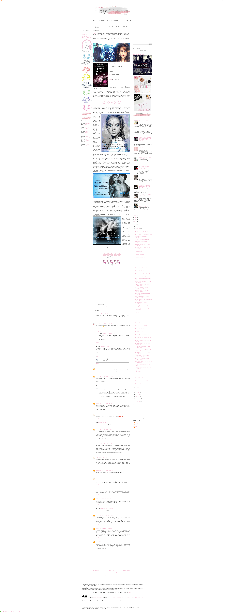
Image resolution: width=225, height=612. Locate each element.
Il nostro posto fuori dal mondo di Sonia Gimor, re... (143, 338)
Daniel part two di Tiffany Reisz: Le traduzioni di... (142, 245)
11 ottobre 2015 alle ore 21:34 (106, 488)
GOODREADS (85, 34)
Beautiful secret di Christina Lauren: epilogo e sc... (142, 344)
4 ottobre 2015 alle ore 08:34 (106, 429)
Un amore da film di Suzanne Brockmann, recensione (141, 256)
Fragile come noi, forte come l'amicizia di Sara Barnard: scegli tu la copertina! (145, 122)
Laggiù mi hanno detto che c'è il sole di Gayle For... (143, 248)
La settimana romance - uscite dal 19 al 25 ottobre (143, 300)
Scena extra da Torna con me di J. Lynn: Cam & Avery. (143, 362)
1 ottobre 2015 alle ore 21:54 (115, 359)
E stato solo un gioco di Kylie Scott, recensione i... (142, 317)
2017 (135, 221)
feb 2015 (138, 400)
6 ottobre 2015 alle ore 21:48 (105, 457)
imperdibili (129, 20)
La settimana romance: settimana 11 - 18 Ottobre (143, 341)
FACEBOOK (84, 36)
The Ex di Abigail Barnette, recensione (143, 276)
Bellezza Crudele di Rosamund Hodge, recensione (143, 303)
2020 (135, 215)
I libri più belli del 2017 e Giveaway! (142, 130)
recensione (117, 306)
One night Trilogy (111, 306)
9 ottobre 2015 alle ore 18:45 (106, 478)
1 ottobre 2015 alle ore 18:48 (106, 313)
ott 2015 (138, 230)
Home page (111, 570)
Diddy (97, 498)
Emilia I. (97, 323)
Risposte (99, 331)
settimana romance (112, 20)
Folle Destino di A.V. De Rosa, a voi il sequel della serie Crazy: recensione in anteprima (145, 195)
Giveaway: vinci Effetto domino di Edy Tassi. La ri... (143, 365)
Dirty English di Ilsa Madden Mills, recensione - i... (142, 271)
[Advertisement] (111, 294)
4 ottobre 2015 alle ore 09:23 (106, 443)
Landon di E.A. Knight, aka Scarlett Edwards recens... (142, 274)
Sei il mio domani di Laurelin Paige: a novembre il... (142, 237)
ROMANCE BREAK (86, 37)
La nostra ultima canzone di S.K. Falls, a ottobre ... (143, 381)
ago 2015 (138, 389)
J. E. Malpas (106, 306)
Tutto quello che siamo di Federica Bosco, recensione (142, 253)
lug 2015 (138, 390)
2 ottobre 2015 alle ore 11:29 (106, 376)
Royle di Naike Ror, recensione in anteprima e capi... (142, 335)
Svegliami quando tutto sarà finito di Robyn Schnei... (142, 285)
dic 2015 (138, 226)
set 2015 (138, 387)
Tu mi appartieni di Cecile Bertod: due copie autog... (143, 350)
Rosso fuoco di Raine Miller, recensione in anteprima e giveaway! (144, 186)
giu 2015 (138, 392)
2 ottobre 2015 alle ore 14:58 (109, 387)
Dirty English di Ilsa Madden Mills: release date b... (142, 329)
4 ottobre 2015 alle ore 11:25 (109, 333)
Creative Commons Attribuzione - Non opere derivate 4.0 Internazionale (128, 597)
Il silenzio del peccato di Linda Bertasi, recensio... (143, 259)
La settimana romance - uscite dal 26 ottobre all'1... (143, 265)
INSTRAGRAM (85, 33)
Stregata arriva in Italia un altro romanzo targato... (143, 384)
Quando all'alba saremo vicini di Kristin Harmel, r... (143, 242)
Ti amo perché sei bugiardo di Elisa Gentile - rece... (142, 347)
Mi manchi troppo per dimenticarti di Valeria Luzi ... (142, 323)
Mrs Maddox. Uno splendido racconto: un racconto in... (143, 279)
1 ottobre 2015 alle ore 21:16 (106, 346)
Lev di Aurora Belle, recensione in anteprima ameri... (142, 332)
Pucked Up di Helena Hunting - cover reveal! (143, 306)
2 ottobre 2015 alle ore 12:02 (106, 403)
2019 (135, 217)
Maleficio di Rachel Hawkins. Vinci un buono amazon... (143, 232)
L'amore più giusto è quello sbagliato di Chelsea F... (143, 308)
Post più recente (96, 570)
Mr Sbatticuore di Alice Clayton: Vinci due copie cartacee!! (145, 148)
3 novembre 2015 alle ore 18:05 (105, 498)
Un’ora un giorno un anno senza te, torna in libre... (143, 311)
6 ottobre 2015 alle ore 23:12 (106, 470)
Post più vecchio (126, 570)
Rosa (97, 541)
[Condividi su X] (101, 304)
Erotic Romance (100, 306)
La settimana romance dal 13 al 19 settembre (145, 158)
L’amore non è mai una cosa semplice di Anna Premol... (143, 294)
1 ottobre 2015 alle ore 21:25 (106, 368)
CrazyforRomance (103, 359)
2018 (135, 219)
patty (136, 428)
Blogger (129, 592)
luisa (97, 414)
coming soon (101, 20)
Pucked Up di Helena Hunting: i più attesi (143, 234)
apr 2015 (138, 396)
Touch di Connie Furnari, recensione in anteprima (143, 378)
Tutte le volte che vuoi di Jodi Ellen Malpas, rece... (142, 375)
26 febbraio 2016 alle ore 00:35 (106, 515)
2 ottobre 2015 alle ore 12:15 (104, 414)
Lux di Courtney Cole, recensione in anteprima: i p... (142, 251)
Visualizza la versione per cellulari (111, 572)
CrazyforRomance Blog (97, 597)
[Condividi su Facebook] (102, 304)
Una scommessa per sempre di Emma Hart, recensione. (143, 262)
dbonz (136, 426)
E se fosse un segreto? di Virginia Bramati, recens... (142, 291)
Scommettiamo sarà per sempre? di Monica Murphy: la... (142, 297)
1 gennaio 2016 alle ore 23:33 (106, 508)
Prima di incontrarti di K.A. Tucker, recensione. (142, 326)
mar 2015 (138, 398)
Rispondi (97, 319)
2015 (135, 224)
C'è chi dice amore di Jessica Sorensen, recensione (143, 368)
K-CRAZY (122, 20)
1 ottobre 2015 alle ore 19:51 (105, 323)
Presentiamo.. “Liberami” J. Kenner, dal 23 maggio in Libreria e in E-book (144, 167)
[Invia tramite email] (98, 304)
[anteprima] (142, 92)
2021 (135, 213)
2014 (135, 404)
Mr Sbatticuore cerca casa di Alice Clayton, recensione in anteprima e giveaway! (145, 205)
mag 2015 (138, 394)
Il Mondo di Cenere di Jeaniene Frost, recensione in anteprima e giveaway (145, 177)
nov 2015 (138, 228)
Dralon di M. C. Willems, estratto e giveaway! (142, 268)
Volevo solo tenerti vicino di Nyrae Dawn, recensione (142, 356)
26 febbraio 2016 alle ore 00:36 (106, 528)
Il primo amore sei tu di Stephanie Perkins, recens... (142, 359)
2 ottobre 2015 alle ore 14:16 (104, 422)
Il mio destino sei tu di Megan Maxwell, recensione (143, 320)
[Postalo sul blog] (100, 304)
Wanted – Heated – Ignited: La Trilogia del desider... (143, 282)
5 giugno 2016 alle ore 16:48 (104, 541)
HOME (94, 20)
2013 (135, 405)
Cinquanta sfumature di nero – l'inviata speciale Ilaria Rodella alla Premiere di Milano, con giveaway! (145, 139)
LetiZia (97, 457)
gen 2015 (138, 401)
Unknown (98, 368)
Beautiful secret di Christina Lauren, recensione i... (142, 353)
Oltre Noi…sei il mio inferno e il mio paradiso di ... (142, 314)
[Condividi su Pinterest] (103, 304)
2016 (135, 223)
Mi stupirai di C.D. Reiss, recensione (142, 373)
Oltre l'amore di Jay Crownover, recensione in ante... (141, 288)
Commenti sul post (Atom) (102, 575)
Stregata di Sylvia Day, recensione (142, 239)
